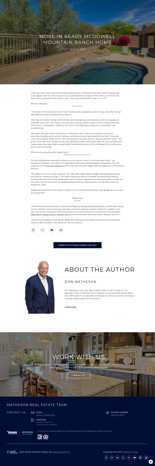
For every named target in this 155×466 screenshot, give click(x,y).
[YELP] (28, 319)
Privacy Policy (130, 452)
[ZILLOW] (34, 319)
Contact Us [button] (79, 375)
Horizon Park (63, 215)
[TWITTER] (22, 319)
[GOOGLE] (37, 325)
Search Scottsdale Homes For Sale (77, 245)
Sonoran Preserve (54, 166)
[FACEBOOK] (46, 319)
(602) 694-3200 (117, 415)
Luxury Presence (61, 452)
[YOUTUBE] (52, 319)
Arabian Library (49, 215)
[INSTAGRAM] (58, 319)
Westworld (36, 215)
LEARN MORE (70, 307)
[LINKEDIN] (40, 319)
